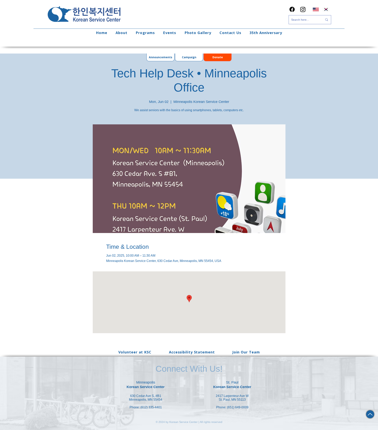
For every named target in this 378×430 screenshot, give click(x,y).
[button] (121, 32)
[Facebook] (292, 9)
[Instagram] (302, 9)
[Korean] (326, 9)
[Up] (370, 414)
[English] (316, 9)
